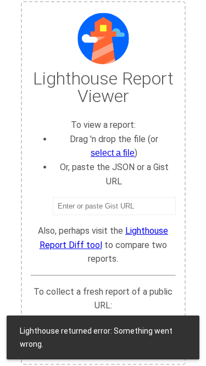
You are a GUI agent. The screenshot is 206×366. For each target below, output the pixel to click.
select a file (113, 152)
